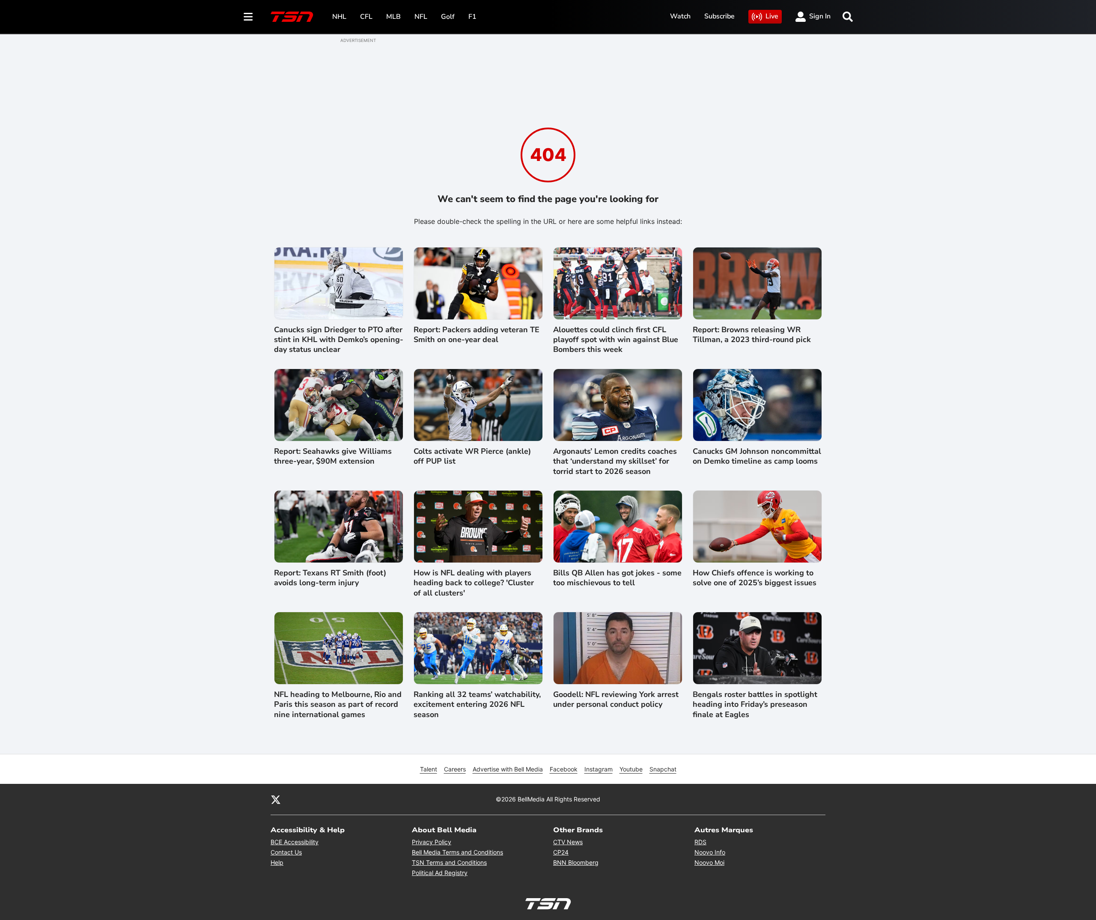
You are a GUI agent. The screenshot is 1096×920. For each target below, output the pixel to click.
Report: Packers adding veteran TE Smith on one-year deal (476, 335)
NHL (339, 16)
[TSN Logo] (292, 16)
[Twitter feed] (276, 799)
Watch (680, 16)
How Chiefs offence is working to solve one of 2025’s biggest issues (754, 578)
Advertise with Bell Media (508, 769)
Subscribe (719, 16)
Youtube (631, 769)
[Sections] (248, 16)
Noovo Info (709, 852)
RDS (700, 842)
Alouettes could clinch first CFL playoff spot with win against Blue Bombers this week (615, 340)
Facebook (564, 769)
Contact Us (286, 852)
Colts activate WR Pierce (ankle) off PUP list (472, 456)
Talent (428, 769)
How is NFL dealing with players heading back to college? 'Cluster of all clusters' (474, 583)
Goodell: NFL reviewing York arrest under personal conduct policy (616, 699)
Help (277, 862)
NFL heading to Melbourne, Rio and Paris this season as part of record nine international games (338, 705)
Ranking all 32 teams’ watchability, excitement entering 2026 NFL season (477, 705)
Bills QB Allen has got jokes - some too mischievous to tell (617, 578)
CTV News (568, 842)
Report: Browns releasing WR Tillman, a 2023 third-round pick (752, 335)
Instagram (598, 769)
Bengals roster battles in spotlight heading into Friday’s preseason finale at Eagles (755, 705)
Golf (448, 16)
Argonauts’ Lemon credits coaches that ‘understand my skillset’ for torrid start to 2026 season (615, 461)
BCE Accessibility (295, 842)
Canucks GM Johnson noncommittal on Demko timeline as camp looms (757, 456)
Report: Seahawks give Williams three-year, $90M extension (333, 456)
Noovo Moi (709, 862)
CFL (366, 16)
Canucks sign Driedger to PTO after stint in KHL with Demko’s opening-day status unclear (338, 340)
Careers (455, 769)
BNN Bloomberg (576, 862)
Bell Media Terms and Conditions (457, 852)
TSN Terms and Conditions (449, 862)
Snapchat (662, 769)
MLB (393, 16)
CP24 (561, 852)
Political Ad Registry (440, 872)
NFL (420, 16)
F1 (472, 16)
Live (771, 16)
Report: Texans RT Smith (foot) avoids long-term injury (330, 578)
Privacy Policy (431, 842)
